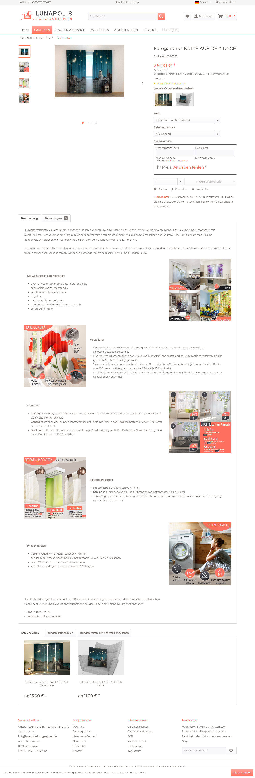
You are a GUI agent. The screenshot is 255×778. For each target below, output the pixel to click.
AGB (130, 736)
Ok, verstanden (242, 772)
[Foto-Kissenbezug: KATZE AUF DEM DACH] (101, 657)
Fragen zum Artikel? (39, 612)
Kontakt (78, 751)
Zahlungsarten (82, 731)
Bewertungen (56, 218)
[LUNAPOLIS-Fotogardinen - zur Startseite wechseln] (46, 16)
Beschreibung (29, 218)
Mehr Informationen (132, 772)
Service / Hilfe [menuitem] (225, 2)
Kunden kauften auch (60, 633)
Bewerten (181, 189)
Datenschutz (135, 746)
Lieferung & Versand (85, 736)
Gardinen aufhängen (140, 731)
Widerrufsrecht (137, 741)
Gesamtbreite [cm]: (167, 148)
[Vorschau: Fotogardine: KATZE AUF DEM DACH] (24, 51)
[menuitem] (126, 16)
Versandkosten (176, 74)
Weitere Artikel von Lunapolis (44, 616)
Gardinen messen (138, 726)
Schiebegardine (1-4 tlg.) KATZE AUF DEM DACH (47, 684)
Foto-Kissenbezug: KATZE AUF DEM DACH (100, 684)
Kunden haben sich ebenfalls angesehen (104, 633)
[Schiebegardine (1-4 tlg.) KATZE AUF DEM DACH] (47, 657)
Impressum (134, 751)
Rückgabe (79, 746)
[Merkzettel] (187, 16)
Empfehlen (202, 189)
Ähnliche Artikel (30, 633)
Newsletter (79, 741)
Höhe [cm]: (201, 148)
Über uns (78, 726)
